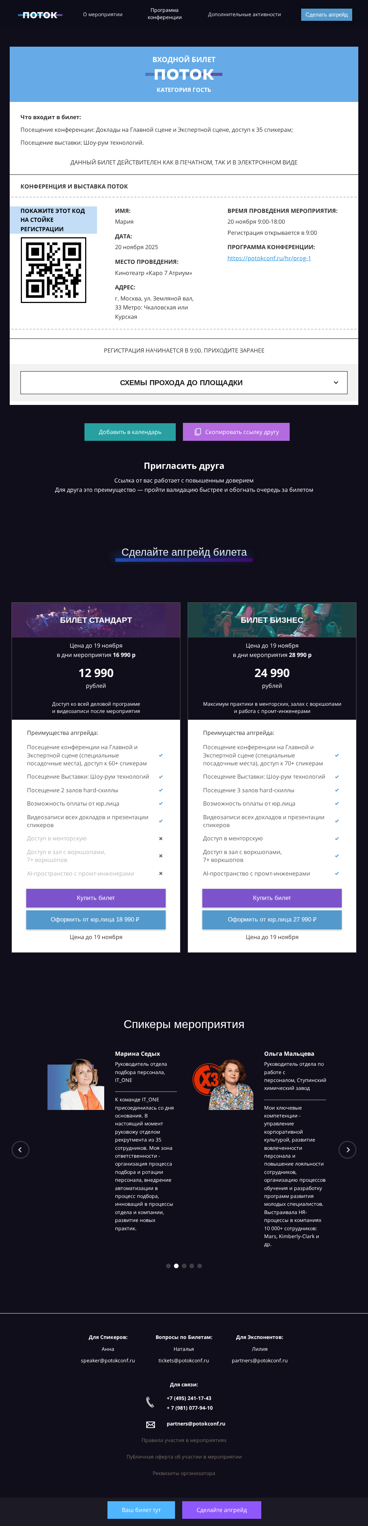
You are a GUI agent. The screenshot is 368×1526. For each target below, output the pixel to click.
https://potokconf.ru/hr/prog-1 (269, 258)
